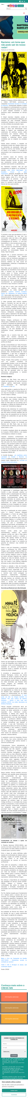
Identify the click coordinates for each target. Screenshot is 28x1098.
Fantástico (6, 386)
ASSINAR (14, 1055)
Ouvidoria (20, 5)
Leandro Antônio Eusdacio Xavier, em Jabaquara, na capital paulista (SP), (14, 293)
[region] (14, 1088)
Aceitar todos (14, 1090)
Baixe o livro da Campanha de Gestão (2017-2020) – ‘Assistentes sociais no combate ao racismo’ (14, 960)
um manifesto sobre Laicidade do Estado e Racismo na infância (14, 456)
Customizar (14, 1094)
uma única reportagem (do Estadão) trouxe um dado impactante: (14, 171)
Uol (14, 386)
